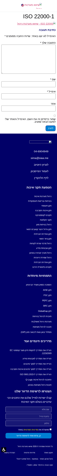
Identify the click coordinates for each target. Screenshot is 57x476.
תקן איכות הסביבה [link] (43, 210)
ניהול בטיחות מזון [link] (43, 224)
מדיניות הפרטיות (31, 429)
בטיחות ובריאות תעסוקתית (39, 201)
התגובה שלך (48, 42)
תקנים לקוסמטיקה (43, 215)
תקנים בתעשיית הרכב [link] (41, 267)
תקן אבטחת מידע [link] (43, 248)
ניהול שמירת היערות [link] (42, 257)
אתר (53, 103)
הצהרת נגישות (9, 453)
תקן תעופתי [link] (46, 206)
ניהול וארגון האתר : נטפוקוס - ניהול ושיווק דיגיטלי (34, 459)
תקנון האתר (48, 453)
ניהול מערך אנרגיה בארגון (40, 253)
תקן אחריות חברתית (42, 234)
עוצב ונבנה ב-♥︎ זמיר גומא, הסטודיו (40, 465)
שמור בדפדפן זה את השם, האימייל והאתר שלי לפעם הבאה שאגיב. (30, 120)
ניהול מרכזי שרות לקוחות (40, 243)
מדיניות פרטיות (29, 453)
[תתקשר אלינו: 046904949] (14, 5)
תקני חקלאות (45, 220)
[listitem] (28, 196)
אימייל (51, 91)
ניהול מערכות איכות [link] (42, 196)
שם (53, 79)
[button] (6, 6)
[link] (22, 5)
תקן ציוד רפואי (45, 239)
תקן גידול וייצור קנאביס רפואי (38, 229)
